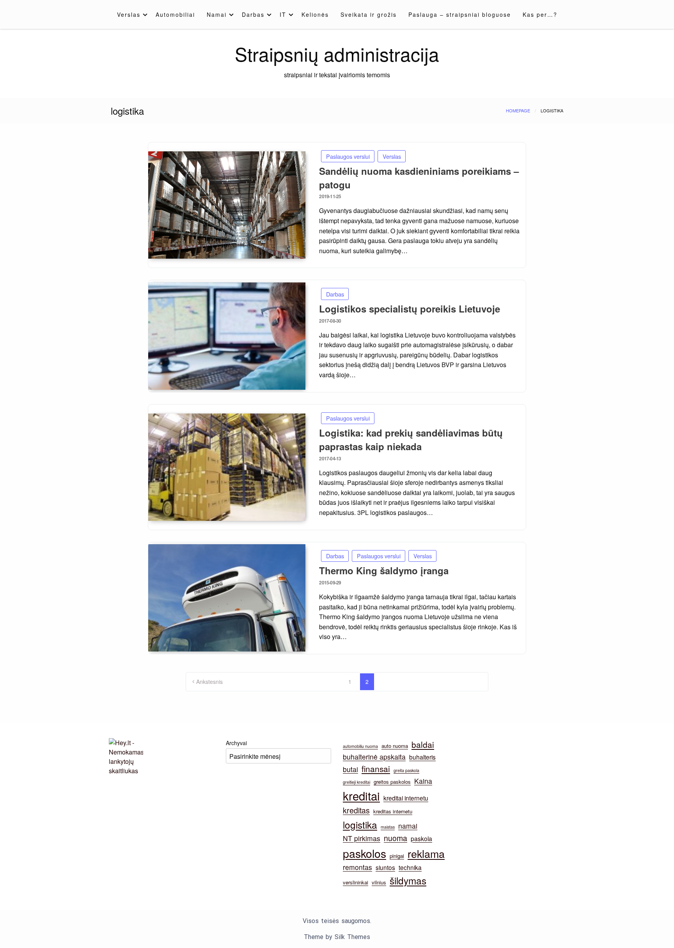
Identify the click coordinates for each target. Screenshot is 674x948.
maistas (388, 827)
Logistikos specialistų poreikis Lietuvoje (409, 308)
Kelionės (315, 14)
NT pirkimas (361, 838)
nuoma (395, 838)
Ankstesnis (209, 681)
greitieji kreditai (356, 782)
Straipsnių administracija (337, 53)
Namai (217, 14)
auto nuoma (394, 745)
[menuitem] (130, 14)
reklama (426, 853)
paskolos (364, 853)
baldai (422, 744)
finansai (376, 768)
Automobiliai (175, 14)
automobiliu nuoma (360, 746)
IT (283, 14)
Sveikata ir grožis (369, 14)
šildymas (408, 880)
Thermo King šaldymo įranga (384, 570)
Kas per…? (540, 14)
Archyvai (236, 743)
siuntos (385, 867)
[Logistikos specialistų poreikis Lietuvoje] (226, 336)
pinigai (397, 855)
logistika (360, 824)
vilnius (379, 882)
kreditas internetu (392, 811)
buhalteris (422, 757)
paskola (421, 838)
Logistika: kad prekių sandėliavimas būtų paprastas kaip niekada (411, 439)
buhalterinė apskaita (374, 757)
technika (410, 867)
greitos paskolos (392, 781)
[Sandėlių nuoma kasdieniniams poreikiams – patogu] (226, 205)
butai (350, 769)
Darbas (253, 14)
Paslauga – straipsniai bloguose (459, 14)
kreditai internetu (405, 798)
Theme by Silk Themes (337, 937)
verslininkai (355, 882)
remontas (357, 867)
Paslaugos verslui (348, 156)
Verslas (128, 14)
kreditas (356, 810)
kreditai (361, 795)
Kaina (423, 781)
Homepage (518, 110)
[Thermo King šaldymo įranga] (226, 598)
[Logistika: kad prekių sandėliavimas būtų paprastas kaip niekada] (226, 467)
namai (407, 826)
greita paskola (406, 770)
